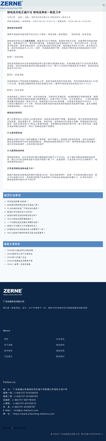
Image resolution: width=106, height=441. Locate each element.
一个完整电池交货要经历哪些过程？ (23, 222)
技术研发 (8, 350)
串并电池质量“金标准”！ (18, 201)
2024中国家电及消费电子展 (20, 261)
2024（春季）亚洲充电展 (19, 264)
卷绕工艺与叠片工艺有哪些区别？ (22, 226)
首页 (20, 17)
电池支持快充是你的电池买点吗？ (22, 215)
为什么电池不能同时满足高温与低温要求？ (26, 233)
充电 (27, 17)
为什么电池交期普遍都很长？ (20, 219)
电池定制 (60, 350)
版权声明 (7, 428)
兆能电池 (16, 21)
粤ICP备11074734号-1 (92, 434)
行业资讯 (60, 339)
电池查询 (60, 345)
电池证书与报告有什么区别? (20, 212)
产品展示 (8, 356)
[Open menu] (103, 5)
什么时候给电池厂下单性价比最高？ (23, 208)
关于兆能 (8, 345)
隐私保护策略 (19, 428)
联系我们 (60, 356)
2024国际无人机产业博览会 (20, 254)
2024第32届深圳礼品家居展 (20, 250)
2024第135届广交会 (16, 257)
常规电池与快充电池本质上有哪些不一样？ (26, 229)
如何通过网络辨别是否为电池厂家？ (23, 205)
